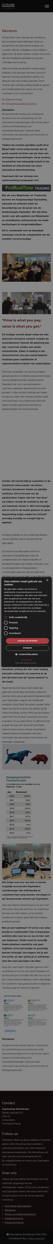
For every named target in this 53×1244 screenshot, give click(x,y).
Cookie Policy (26, 660)
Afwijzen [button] (27, 648)
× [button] (47, 580)
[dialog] (26, 622)
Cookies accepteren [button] (27, 641)
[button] (26, 663)
